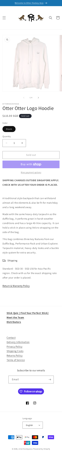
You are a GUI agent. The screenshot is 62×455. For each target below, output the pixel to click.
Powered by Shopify (41, 449)
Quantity (6, 136)
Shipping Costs (15, 351)
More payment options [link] (31, 172)
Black (11, 129)
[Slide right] (38, 97)
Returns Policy (14, 355)
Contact (11, 337)
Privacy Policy (14, 346)
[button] (4, 17)
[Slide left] (23, 97)
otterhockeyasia (26, 449)
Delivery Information (18, 342)
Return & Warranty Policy (16, 286)
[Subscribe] (50, 379)
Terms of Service (16, 360)
